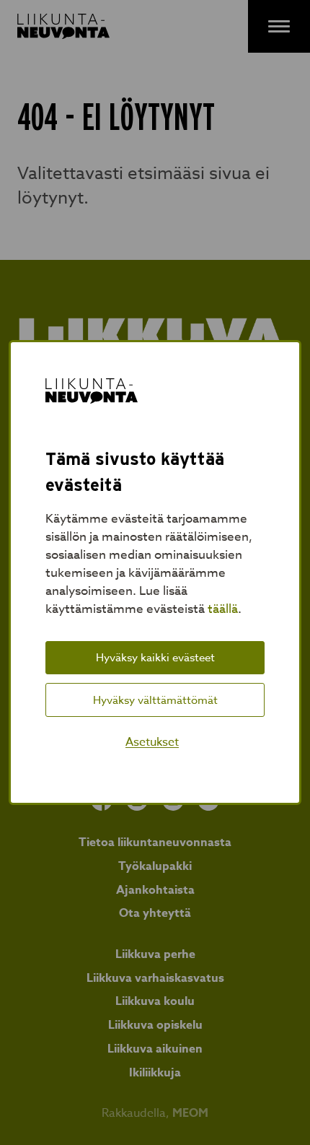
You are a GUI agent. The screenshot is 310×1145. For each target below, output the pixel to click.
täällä (223, 609)
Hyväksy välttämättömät (155, 700)
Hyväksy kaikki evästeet (155, 658)
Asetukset (152, 742)
